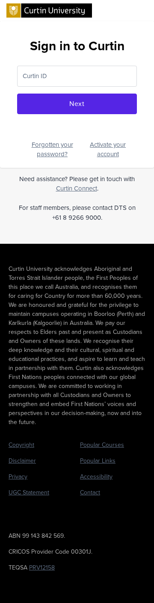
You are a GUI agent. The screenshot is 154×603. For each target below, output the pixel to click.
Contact (90, 492)
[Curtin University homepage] (49, 10)
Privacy (18, 476)
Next (77, 104)
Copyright (21, 444)
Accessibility (96, 476)
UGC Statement (29, 492)
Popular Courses (102, 444)
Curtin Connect (76, 188)
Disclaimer (22, 460)
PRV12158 (42, 567)
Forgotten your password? (52, 149)
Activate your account (108, 149)
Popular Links (98, 460)
